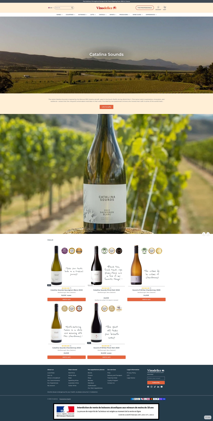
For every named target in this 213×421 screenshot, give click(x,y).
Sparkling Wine (73, 380)
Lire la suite (106, 107)
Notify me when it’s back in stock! (106, 300)
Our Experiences (52, 383)
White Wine (72, 375)
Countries (70, 14)
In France (82, 14)
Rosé (70, 378)
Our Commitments (53, 380)
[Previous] (204, 234)
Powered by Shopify (65, 399)
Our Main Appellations (95, 388)
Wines (58, 14)
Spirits (112, 14)
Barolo (90, 373)
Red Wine (71, 373)
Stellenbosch (92, 385)
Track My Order (112, 378)
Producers (123, 14)
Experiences (150, 14)
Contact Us (111, 383)
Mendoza (91, 383)
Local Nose (50, 373)
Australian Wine (73, 383)
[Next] (208, 234)
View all (50, 240)
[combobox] (64, 7)
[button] (50, 7)
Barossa (90, 380)
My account (51, 385)
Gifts (92, 14)
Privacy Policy (131, 373)
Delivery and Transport (114, 375)
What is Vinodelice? (53, 378)
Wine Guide (137, 14)
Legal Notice (131, 378)
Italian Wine (72, 385)
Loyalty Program (112, 380)
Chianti (90, 375)
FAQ (108, 373)
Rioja (89, 378)
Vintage (102, 14)
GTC (128, 375)
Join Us (49, 375)
